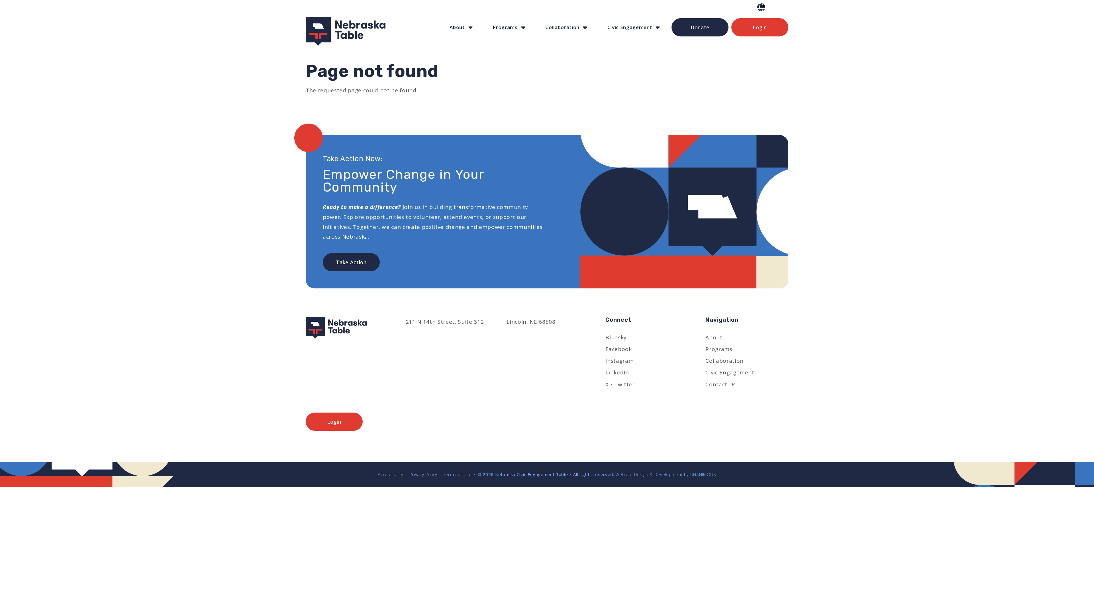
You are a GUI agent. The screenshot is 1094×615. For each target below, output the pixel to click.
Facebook (618, 349)
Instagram (619, 360)
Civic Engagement (629, 27)
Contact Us (720, 384)
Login (760, 27)
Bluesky (616, 337)
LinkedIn (617, 372)
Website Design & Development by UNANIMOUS (665, 474)
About (457, 27)
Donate (700, 27)
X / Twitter (619, 384)
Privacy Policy (423, 474)
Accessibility (390, 474)
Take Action (351, 262)
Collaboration (562, 27)
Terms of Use (457, 474)
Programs (505, 27)
